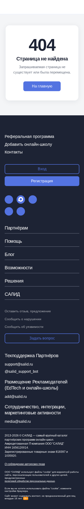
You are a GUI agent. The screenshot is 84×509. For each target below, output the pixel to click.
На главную (42, 86)
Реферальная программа (29, 136)
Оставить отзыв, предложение (28, 311)
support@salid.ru (19, 364)
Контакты (14, 152)
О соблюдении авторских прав (25, 464)
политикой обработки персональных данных (30, 481)
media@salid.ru (18, 421)
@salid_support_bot (21, 371)
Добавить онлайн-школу (28, 144)
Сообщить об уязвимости (24, 327)
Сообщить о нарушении (23, 319)
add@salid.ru (16, 397)
